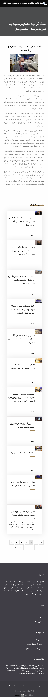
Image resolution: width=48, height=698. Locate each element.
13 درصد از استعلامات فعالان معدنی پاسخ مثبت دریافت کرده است (22, 221)
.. (6, 542)
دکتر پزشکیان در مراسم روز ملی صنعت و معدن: (22, 425)
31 (26, 547)
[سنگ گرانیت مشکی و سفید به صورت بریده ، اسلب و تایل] (24, 3)
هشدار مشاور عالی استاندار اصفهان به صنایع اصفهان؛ (23, 484)
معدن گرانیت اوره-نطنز (34, 644)
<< (41, 542)
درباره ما (39, 613)
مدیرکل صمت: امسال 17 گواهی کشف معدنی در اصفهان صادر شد (21, 339)
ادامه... (32, 235)
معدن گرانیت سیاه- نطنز (34, 648)
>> (16, 547)
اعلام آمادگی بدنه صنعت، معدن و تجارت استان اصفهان (22, 366)
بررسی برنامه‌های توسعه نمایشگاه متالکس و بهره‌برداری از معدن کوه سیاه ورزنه (21, 397)
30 (32, 547)
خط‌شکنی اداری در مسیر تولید (22, 452)
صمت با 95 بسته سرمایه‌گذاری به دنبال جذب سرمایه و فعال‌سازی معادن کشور (21, 280)
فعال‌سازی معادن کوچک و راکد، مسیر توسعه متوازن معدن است (21, 515)
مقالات (40, 617)
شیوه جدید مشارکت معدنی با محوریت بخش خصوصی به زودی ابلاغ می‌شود (22, 250)
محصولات (39, 639)
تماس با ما (38, 622)
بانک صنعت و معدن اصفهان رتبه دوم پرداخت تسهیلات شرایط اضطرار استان (23, 309)
